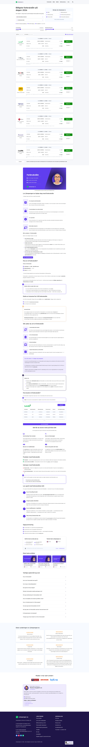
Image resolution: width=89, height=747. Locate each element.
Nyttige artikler (58, 720)
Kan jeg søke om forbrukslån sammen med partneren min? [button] (35, 609)
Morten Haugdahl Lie (23, 23)
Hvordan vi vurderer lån (60, 729)
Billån (49, 12)
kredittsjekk (35, 366)
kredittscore (41, 533)
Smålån (38, 729)
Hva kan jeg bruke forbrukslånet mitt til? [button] (31, 605)
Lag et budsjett (50, 518)
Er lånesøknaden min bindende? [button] (30, 613)
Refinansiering (50, 14)
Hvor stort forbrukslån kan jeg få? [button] (30, 580)
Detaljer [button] (67, 45)
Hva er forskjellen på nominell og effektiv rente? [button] (33, 598)
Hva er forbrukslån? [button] (27, 576)
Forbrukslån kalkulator (41, 725)
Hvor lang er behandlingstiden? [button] (29, 584)
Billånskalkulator (64, 12)
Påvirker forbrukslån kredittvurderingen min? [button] (32, 591)
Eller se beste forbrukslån (59, 19)
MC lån (37, 731)
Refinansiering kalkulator (65, 14)
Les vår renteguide (44, 424)
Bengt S (33, 23)
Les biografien (32, 689)
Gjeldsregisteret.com (29, 703)
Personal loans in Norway (31, 698)
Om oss (57, 548)
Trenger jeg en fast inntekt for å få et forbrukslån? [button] (34, 616)
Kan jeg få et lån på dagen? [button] (29, 587)
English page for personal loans (43, 736)
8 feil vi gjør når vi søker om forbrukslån (33, 481)
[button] (19, 2)
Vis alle (20, 161)
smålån (48, 461)
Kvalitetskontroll (61, 548)
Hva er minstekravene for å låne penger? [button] (31, 602)
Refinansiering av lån (41, 722)
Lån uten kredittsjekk (41, 720)
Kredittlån (38, 734)
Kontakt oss (58, 725)
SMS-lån (56, 461)
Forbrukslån (39, 718)
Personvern (58, 722)
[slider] (20, 29)
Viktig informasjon (69, 34)
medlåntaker (26, 449)
